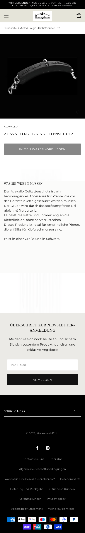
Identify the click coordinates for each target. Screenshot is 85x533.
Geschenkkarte (70, 479)
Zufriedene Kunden (62, 489)
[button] (6, 15)
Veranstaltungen (30, 498)
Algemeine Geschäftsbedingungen (42, 469)
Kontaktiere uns (33, 459)
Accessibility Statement (27, 508)
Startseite (10, 28)
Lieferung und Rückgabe (26, 489)
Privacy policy (56, 498)
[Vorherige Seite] (13, 76)
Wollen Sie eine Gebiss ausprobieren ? (30, 479)
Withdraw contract (61, 508)
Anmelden (42, 379)
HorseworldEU (47, 433)
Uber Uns (55, 459)
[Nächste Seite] (72, 76)
